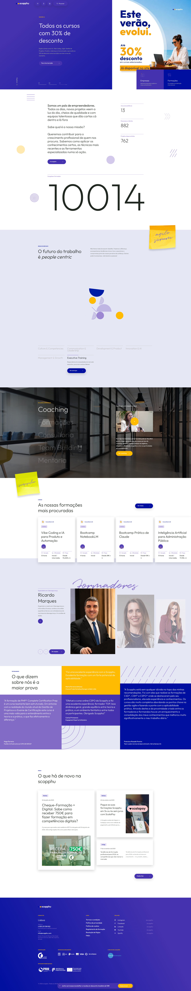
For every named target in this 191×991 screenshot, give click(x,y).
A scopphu (53, 161)
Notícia (45, 796)
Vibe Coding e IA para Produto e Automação (52, 537)
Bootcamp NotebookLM (89, 535)
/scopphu (135, 924)
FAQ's (88, 936)
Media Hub (140, 876)
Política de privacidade (94, 923)
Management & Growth (50, 370)
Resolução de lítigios (93, 933)
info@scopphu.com (44, 934)
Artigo (103, 845)
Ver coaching (122, 454)
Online (44, 527)
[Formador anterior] (40, 652)
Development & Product (109, 348)
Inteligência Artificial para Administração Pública (172, 537)
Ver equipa (55, 652)
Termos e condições (93, 920)
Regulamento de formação (95, 930)
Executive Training (76, 370)
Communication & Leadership (76, 349)
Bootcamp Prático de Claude (134, 535)
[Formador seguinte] (46, 652)
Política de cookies (92, 926)
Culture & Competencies (50, 348)
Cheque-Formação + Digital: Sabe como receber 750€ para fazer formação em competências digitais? (60, 813)
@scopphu (135, 920)
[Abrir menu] (37, 3)
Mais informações (46, 60)
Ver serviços (102, 363)
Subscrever (124, 986)
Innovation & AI (134, 348)
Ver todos (140, 506)
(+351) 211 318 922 (44, 927)
